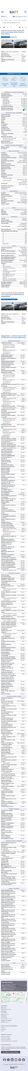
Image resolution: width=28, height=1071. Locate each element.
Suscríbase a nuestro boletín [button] (10, 1052)
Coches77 (3, 1027)
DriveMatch (3, 1029)
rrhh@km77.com (4, 1022)
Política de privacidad (6, 1039)
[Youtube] (16, 1059)
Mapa (14, 986)
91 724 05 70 (12, 988)
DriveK (2, 1030)
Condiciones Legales (5, 1038)
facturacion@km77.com (6, 1018)
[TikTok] (23, 1059)
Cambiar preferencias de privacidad (9, 1041)
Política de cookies (5, 1036)
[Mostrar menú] (2, 12)
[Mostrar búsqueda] (25, 12)
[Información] (0, 27)
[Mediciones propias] (10, 27)
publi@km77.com (5, 1014)
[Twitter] (8, 1059)
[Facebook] (4, 1059)
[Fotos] (4, 27)
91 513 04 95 (10, 989)
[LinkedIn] (12, 1059)
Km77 (14, 12)
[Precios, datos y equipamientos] (7, 27)
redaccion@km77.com (6, 1009)
